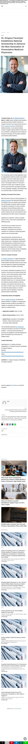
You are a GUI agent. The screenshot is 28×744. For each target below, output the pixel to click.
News (8, 32)
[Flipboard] (11, 116)
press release (13, 385)
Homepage (3, 32)
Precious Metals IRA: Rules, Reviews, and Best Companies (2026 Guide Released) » (16, 410)
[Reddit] (15, 116)
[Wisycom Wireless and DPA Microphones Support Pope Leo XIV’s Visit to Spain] (14, 491)
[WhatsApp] (9, 116)
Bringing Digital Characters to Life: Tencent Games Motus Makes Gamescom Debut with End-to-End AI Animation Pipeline (13, 584)
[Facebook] (2, 116)
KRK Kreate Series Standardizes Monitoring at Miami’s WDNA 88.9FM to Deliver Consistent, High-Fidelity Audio (13, 479)
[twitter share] (2, 424)
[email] (7, 742)
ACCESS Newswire (18, 118)
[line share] (15, 424)
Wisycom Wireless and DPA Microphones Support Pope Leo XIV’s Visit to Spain (12, 502)
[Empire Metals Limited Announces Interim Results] (14, 626)
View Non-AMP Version (17, 708)
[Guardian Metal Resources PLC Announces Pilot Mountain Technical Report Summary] (14, 653)
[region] (14, 19)
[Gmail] (13, 116)
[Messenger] (19, 116)
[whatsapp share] (12, 424)
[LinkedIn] (17, 116)
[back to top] (25, 738)
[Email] (6, 116)
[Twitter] (4, 116)
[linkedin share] (10, 424)
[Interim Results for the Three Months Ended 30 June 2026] (14, 599)
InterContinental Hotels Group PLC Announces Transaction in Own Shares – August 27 (13, 694)
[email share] (5, 424)
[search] (26, 6)
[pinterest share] (7, 424)
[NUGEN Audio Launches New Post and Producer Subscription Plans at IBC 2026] (14, 515)
